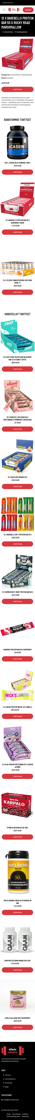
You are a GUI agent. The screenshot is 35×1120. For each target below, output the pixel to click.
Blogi (7, 1087)
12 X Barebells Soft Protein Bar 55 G (17, 534)
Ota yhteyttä (16, 1114)
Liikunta (8, 1075)
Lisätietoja (17, 89)
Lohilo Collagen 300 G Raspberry (17, 1018)
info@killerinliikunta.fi (7, 3)
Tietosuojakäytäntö (13, 1116)
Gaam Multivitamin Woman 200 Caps (17, 960)
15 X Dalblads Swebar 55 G (17, 477)
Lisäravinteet (8, 32)
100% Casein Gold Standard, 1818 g (17, 162)
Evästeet (25, 1114)
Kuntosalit (8, 1083)
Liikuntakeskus (10, 1079)
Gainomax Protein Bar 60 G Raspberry (17, 649)
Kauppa (28, 10)
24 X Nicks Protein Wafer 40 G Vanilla (17, 707)
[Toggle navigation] (3, 9)
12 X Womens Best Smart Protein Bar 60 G (17, 592)
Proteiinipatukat (21, 32)
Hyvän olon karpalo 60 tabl (17, 827)
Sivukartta (25, 1116)
